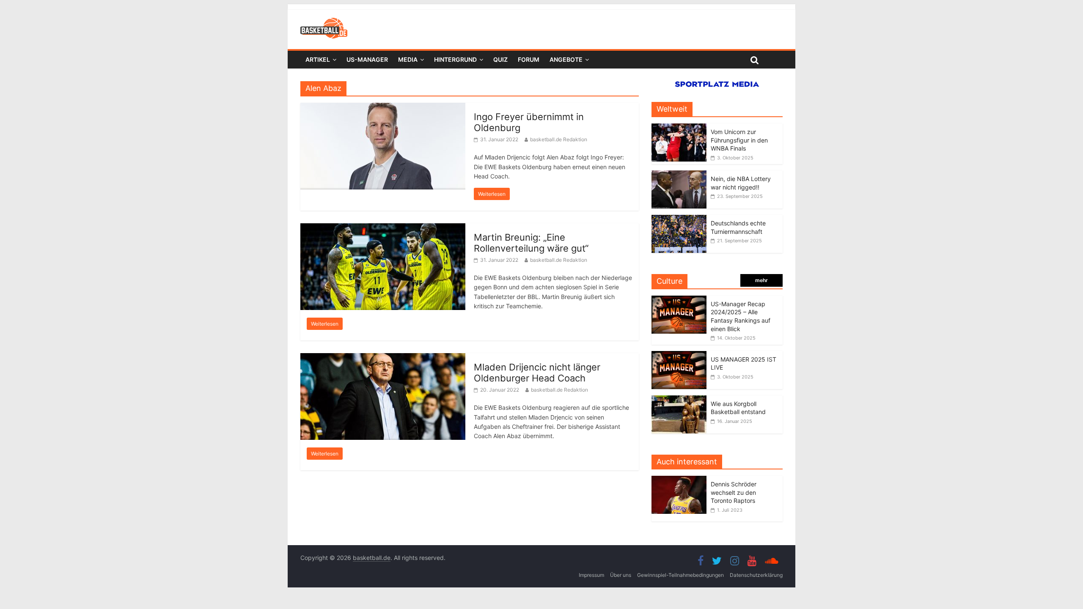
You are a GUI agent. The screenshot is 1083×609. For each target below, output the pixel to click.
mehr (761, 280)
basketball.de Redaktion (558, 139)
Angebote (566, 59)
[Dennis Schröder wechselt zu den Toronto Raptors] (681, 480)
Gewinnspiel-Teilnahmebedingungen (680, 575)
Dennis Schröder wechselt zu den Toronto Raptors (733, 492)
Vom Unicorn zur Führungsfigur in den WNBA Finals (739, 140)
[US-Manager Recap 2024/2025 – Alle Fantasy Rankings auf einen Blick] (678, 300)
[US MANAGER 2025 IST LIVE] (678, 355)
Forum (528, 59)
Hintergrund (455, 59)
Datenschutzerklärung (756, 575)
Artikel (317, 59)
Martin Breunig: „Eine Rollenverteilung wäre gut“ (531, 243)
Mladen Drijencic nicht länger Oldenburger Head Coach (537, 373)
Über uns (620, 575)
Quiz (500, 59)
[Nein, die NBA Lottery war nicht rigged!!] (678, 174)
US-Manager (367, 59)
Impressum (591, 575)
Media (408, 59)
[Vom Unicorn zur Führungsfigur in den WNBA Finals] (678, 128)
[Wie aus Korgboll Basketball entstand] (678, 399)
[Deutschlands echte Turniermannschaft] (678, 219)
